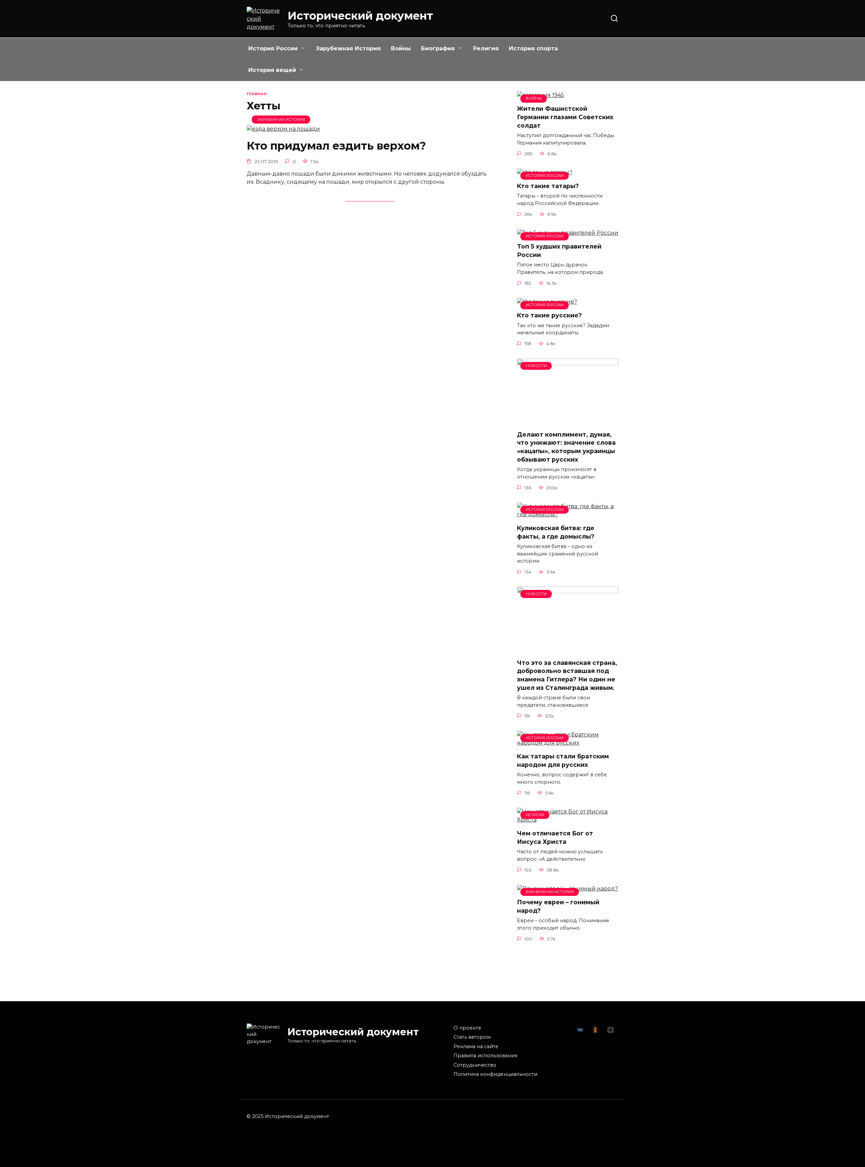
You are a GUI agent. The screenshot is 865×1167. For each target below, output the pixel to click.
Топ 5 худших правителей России (559, 250)
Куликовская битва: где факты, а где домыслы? (555, 532)
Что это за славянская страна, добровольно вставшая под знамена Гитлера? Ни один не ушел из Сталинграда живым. (567, 675)
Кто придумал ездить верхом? (336, 145)
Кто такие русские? (549, 315)
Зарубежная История (348, 48)
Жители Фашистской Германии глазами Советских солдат (565, 117)
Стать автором (472, 1037)
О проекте (467, 1028)
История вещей (272, 70)
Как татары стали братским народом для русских (563, 760)
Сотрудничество (474, 1065)
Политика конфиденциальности (495, 1074)
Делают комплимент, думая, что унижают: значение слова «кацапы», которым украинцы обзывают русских (566, 447)
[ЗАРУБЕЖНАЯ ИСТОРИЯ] (283, 129)
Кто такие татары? (548, 185)
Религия (486, 48)
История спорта (533, 48)
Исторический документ (360, 15)
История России (273, 48)
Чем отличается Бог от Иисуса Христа (555, 837)
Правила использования (485, 1056)
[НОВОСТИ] (567, 421)
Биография (438, 48)
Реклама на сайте (475, 1046)
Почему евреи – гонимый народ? (558, 906)
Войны (401, 48)
